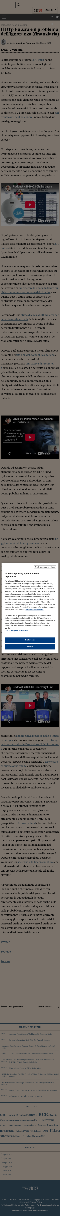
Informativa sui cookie (35, 610)
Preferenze (30, 640)
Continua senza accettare (45, 567)
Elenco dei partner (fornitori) (16, 631)
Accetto (30, 647)
